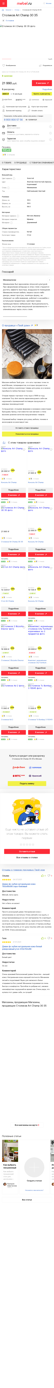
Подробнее (47, 89)
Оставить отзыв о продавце (27, 428)
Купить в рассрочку (42, 94)
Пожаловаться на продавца (27, 434)
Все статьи (27, 1200)
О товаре (6, 163)
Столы (17, 10)
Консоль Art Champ (9, 482)
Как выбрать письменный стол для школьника (9, 1166)
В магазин (41, 83)
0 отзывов (10, 21)
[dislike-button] (50, 875)
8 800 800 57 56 (13, 119)
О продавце (20, 163)
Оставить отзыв (27, 851)
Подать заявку (27, 783)
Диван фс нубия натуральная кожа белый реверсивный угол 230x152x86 (22, 947)
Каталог (8, 10)
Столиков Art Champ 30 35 (12, 542)
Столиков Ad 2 (7, 720)
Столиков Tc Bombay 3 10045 (40, 720)
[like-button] (43, 875)
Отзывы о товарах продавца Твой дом (23, 869)
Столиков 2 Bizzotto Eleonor (12, 660)
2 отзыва (11, 155)
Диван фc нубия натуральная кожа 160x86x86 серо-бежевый (18, 885)
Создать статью (34, 1181)
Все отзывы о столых (27, 857)
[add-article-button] (34, 1167)
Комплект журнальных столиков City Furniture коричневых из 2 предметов (39, 661)
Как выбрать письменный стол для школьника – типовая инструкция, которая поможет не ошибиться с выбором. (8, 1175)
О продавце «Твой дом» (16, 325)
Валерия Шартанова (12, 1185)
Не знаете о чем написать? (34, 1190)
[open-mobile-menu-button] (3, 3)
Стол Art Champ (7, 601)
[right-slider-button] (49, 279)
